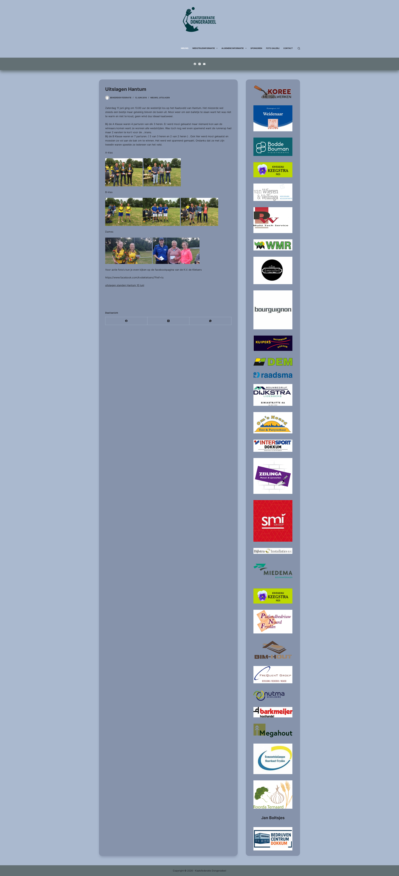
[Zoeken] (299, 48)
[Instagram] (199, 64)
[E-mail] (204, 64)
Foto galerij (272, 48)
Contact (288, 48)
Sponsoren (256, 48)
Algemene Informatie (232, 48)
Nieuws (184, 48)
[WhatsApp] (210, 321)
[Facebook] (195, 64)
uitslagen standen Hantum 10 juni (124, 285)
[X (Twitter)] (168, 321)
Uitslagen (164, 97)
